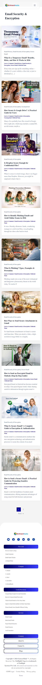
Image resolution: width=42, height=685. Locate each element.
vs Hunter (7, 570)
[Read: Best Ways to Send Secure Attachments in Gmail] (21, 302)
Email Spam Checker (10, 557)
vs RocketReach (9, 584)
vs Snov (7, 577)
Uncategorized (26, 107)
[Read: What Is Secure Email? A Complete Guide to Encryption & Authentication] (21, 407)
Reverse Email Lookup (10, 550)
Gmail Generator (9, 554)
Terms (21, 675)
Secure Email (14, 65)
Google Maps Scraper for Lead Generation (15, 594)
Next (21, 513)
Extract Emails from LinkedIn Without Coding (16, 607)
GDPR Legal (10, 671)
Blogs (21, 651)
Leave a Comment (9, 63)
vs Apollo (7, 574)
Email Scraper (8, 617)
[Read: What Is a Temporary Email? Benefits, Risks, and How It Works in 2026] (21, 37)
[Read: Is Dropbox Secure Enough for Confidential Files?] (21, 144)
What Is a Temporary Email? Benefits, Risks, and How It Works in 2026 (19, 58)
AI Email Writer (9, 561)
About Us (21, 641)
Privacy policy (31, 671)
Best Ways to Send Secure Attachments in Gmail (20, 322)
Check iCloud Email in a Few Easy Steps (15, 600)
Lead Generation (9, 630)
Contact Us (21, 646)
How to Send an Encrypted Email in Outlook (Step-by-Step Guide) (18, 374)
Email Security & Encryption (21, 51)
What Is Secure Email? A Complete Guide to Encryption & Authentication (19, 427)
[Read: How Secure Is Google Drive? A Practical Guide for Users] (21, 92)
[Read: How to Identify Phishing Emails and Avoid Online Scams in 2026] (21, 197)
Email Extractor (9, 627)
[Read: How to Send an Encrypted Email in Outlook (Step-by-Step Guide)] (21, 355)
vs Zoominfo (8, 580)
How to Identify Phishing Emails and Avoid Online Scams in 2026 (18, 216)
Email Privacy (8, 51)
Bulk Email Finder (9, 620)
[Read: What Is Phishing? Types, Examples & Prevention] (21, 250)
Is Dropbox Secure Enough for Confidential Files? (16, 164)
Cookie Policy (20, 671)
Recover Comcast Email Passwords (14, 597)
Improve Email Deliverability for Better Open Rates (17, 604)
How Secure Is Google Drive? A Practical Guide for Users (20, 111)
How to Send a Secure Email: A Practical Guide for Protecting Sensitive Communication (20, 481)
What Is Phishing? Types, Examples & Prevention (19, 269)
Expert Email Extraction (11, 623)
